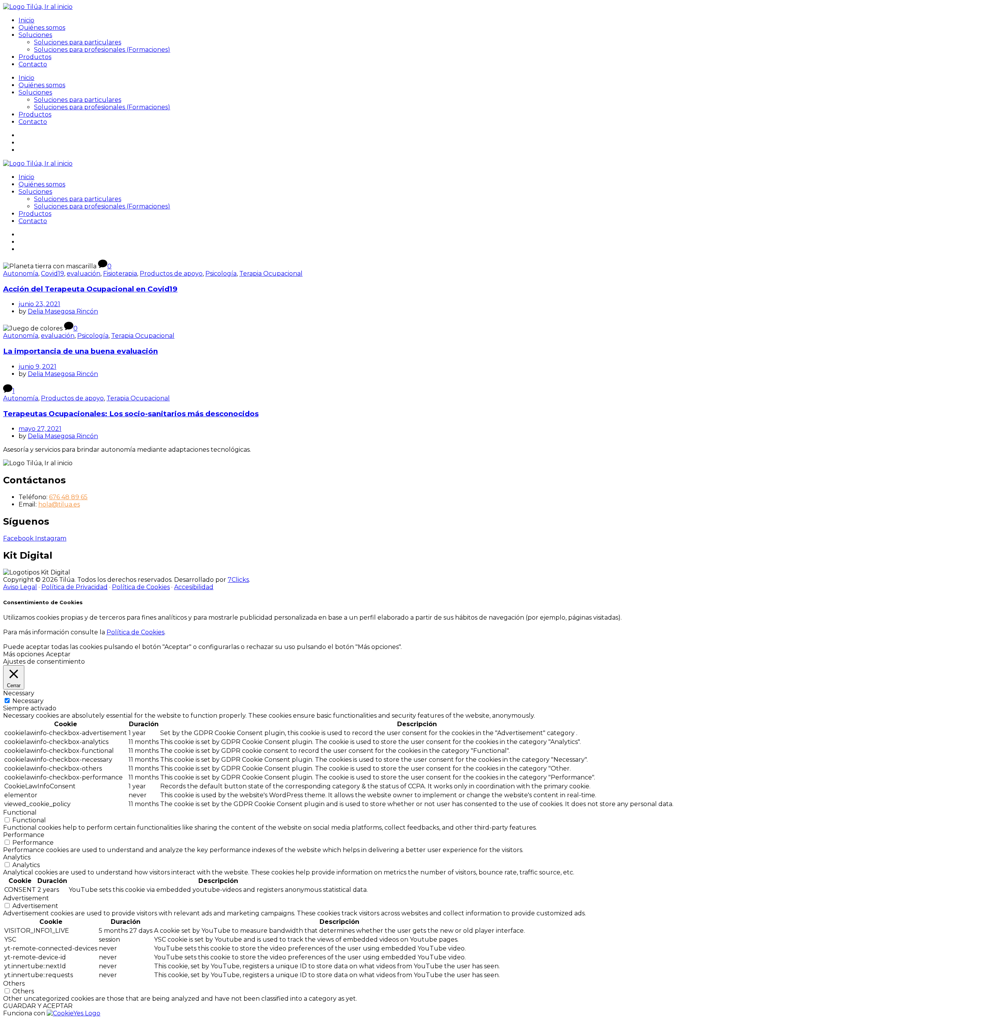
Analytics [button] (16, 857)
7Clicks (238, 579)
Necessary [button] (18, 693)
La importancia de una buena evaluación (80, 351)
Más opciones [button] (23, 654)
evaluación (83, 273)
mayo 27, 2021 (40, 428)
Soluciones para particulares (77, 42)
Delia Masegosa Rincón (63, 311)
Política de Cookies (141, 587)
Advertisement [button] (26, 898)
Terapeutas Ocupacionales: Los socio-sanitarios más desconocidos (131, 413)
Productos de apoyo (171, 273)
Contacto (33, 64)
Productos (35, 57)
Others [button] (14, 983)
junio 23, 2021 (39, 304)
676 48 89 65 (68, 497)
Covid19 (52, 273)
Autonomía (20, 273)
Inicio (26, 20)
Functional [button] (20, 812)
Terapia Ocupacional (271, 273)
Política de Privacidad (74, 587)
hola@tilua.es (59, 504)
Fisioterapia (120, 273)
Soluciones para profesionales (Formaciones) (102, 49)
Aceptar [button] (58, 654)
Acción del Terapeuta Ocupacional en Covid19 (90, 289)
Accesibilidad (193, 587)
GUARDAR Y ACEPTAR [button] (38, 1006)
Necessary (28, 701)
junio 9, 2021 (37, 366)
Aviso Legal (20, 587)
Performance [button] (23, 835)
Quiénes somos (42, 27)
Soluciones (35, 35)
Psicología (221, 273)
